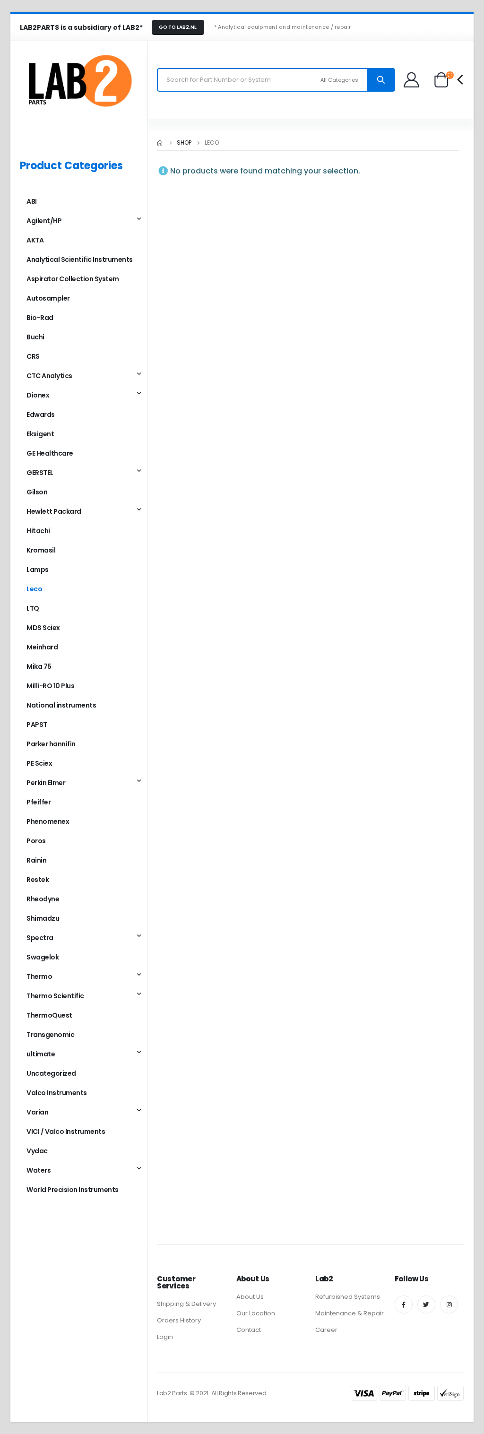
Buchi (35, 337)
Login (165, 1336)
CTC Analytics (49, 375)
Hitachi (38, 531)
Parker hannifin (51, 744)
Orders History (179, 1320)
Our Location (255, 1313)
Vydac (37, 1151)
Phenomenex (47, 821)
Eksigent (40, 434)
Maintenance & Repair (349, 1313)
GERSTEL (39, 472)
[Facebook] (404, 1304)
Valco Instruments (56, 1092)
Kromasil (40, 550)
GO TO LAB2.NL (178, 27)
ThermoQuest (49, 1015)
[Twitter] (426, 1304)
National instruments (61, 705)
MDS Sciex (43, 627)
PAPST (36, 724)
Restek (37, 879)
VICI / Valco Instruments (65, 1131)
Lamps (37, 569)
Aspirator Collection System (72, 279)
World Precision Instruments (72, 1189)
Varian (37, 1112)
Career (326, 1329)
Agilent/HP (43, 220)
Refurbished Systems (347, 1296)
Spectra (39, 937)
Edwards (40, 414)
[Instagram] (449, 1304)
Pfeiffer (38, 802)
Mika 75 (39, 666)
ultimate (40, 1054)
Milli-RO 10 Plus (50, 686)
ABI (31, 201)
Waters (38, 1170)
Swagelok (42, 957)
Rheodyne (42, 899)
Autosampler (48, 298)
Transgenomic (50, 1034)
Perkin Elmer (45, 782)
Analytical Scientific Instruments (79, 259)
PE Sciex (39, 763)
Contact (248, 1329)
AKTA (34, 240)
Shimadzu (42, 918)
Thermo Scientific (55, 996)
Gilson (36, 492)
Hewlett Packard (53, 511)
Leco (34, 589)
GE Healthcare (49, 453)
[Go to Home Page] (160, 143)
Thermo (39, 976)
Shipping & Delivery (186, 1303)
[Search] (380, 80)
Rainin (36, 860)
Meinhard (42, 647)
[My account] (412, 79)
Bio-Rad (39, 317)
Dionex (37, 395)
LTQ (32, 608)
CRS (33, 356)
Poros (36, 841)
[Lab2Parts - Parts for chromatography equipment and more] (79, 79)
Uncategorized (51, 1073)
